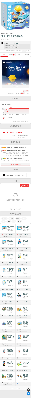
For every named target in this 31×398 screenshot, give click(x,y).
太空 (14, 221)
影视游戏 (4, 218)
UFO (9, 221)
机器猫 (17, 218)
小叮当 (23, 218)
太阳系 (19, 221)
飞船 (3, 221)
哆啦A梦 (11, 218)
